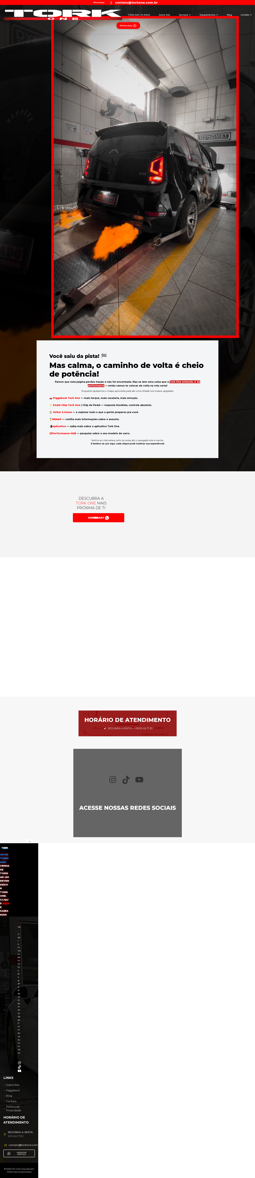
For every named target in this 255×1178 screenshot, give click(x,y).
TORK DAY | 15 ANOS (139, 15)
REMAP (57, 419)
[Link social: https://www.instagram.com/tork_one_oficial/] (161, 2)
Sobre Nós (164, 15)
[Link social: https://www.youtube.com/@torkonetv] (159, 2)
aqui (5, 903)
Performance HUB (64, 433)
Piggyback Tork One (66, 398)
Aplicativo (59, 426)
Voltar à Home (62, 412)
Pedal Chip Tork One (66, 405)
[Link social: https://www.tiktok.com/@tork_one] (163, 2)
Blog (229, 15)
